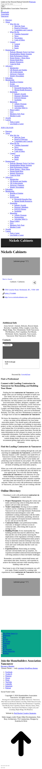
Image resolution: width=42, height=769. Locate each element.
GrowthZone (25, 375)
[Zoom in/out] (8, 765)
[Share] (34, 282)
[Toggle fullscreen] (6, 765)
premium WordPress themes (28, 668)
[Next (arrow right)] (4, 767)
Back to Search (7, 279)
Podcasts (32, 2)
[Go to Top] (21, 763)
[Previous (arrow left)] (2, 767)
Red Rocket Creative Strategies (25, 713)
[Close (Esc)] (2, 765)
